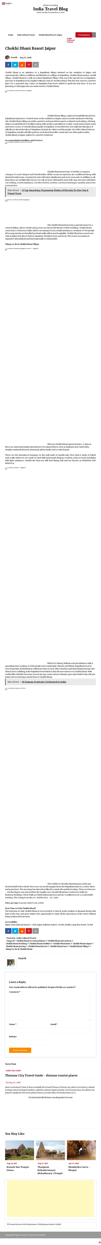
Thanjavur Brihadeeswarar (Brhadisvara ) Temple (50, 1170)
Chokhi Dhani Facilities (40, 943)
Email (53, 1024)
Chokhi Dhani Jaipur (82, 943)
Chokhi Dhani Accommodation (30, 941)
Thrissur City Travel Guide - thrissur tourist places (41, 1075)
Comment (14, 992)
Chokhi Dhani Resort (38, 946)
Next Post (10, 1064)
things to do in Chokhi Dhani (19, 949)
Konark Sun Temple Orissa (18, 1168)
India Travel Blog (50, 8)
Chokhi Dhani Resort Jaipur (30, 48)
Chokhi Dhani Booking (16, 943)
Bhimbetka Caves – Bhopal (79, 1168)
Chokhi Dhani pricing (16, 946)
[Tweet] (15, 65)
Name (12, 1024)
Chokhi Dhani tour (58, 946)
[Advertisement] (50, 1198)
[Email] (35, 65)
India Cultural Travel (70, 40)
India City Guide (13, 1070)
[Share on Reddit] (22, 65)
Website (13, 1036)
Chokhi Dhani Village (79, 946)
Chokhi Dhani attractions (59, 941)
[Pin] (29, 65)
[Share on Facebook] (8, 65)
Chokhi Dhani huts (61, 943)
